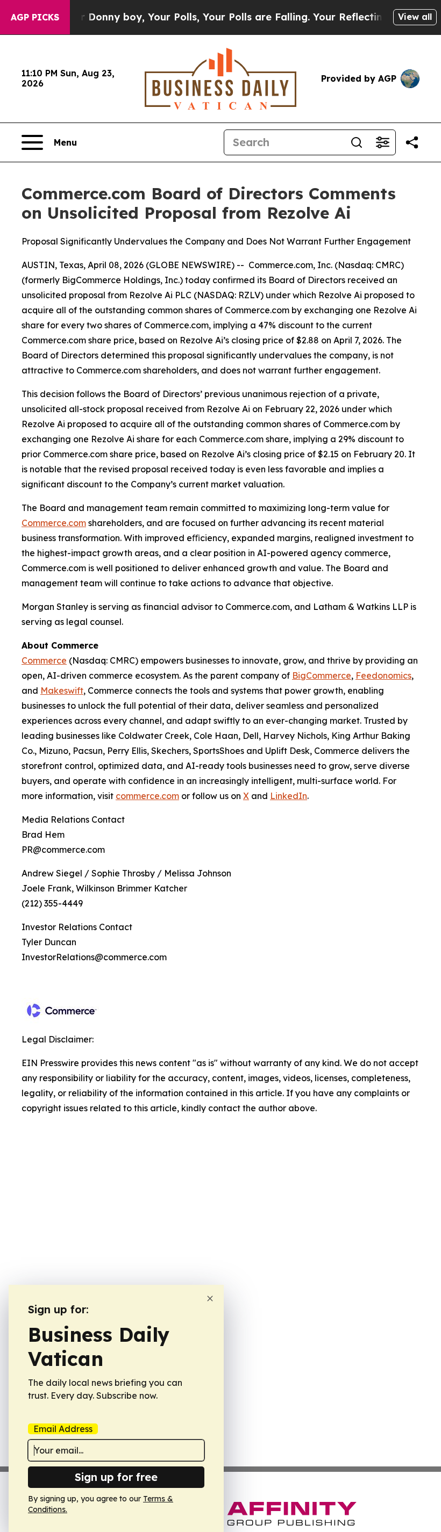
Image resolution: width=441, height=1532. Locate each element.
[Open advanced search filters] (382, 142)
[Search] (356, 142)
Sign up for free (116, 1477)
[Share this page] (411, 142)
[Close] (210, 1298)
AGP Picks (35, 17)
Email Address (63, 1428)
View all (415, 16)
